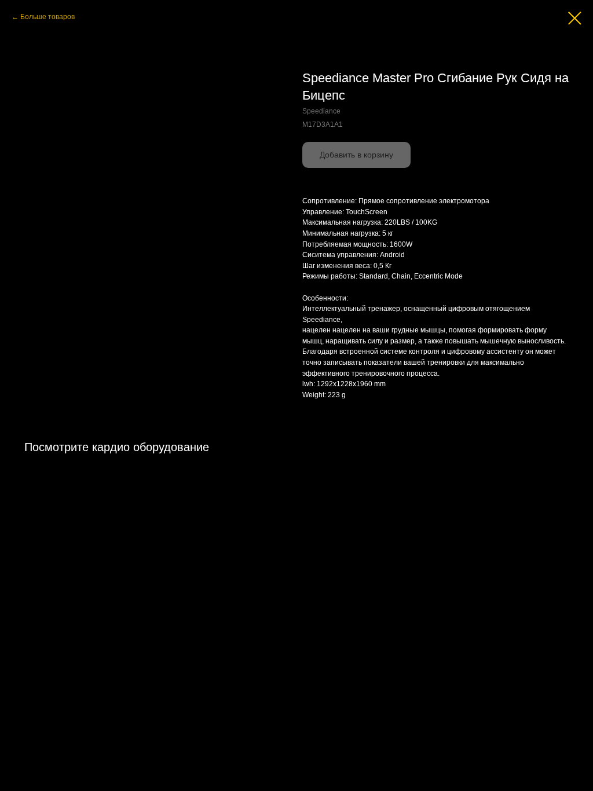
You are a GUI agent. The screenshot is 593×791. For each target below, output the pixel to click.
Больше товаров (47, 17)
